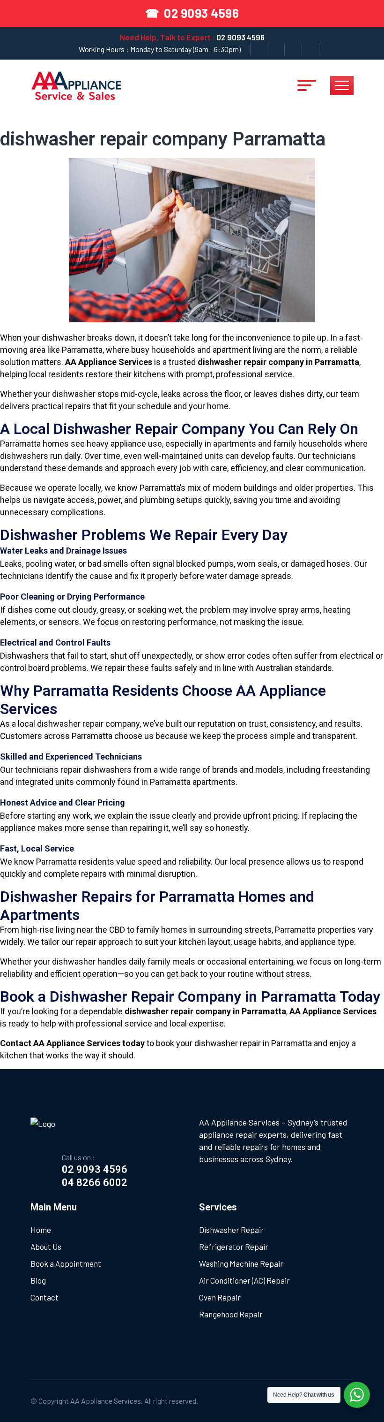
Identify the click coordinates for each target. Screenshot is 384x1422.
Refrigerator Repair (233, 1246)
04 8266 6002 (94, 1182)
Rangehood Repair (231, 1314)
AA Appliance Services (105, 1400)
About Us (45, 1246)
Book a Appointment (65, 1263)
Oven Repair (220, 1297)
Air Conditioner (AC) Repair (244, 1280)
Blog (38, 1280)
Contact (44, 1297)
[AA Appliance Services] (76, 84)
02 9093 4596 (240, 37)
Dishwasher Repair (231, 1229)
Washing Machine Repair (241, 1263)
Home (40, 1229)
